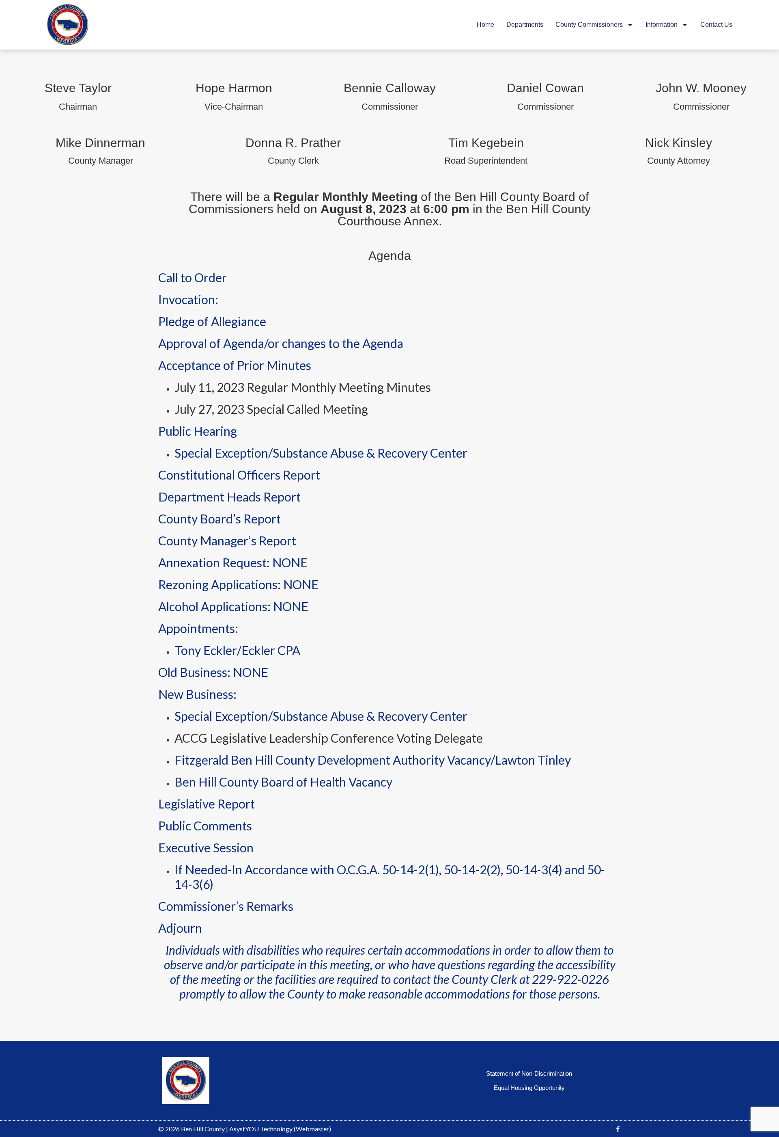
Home (485, 24)
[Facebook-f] (618, 1129)
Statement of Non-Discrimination (529, 1073)
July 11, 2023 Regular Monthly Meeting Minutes (302, 387)
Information (662, 24)
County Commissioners (589, 24)
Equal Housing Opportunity (529, 1087)
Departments (524, 24)
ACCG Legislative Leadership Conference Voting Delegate (328, 738)
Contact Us (716, 24)
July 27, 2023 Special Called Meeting (271, 409)
